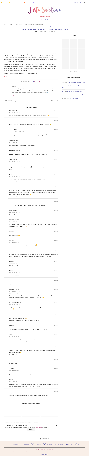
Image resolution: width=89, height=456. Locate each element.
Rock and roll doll (14, 289)
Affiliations (58, 2)
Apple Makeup (13, 159)
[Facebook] (74, 2)
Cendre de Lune (13, 140)
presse (5, 76)
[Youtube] (78, 2)
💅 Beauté (3, 2)
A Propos (42, 2)
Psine (10, 186)
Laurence (11, 325)
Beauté (11, 24)
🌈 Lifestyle (27, 2)
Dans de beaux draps (73, 98)
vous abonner (39, 427)
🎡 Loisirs (35, 2)
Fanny (36, 31)
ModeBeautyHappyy (14, 150)
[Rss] (82, 2)
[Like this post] (34, 81)
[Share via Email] (39, 81)
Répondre (56, 120)
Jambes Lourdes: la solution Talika (74, 91)
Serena (11, 270)
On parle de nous (50, 2)
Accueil (5, 24)
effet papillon (13, 210)
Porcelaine (12, 231)
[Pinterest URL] (65, 44)
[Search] (87, 2)
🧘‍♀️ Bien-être (11, 2)
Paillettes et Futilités (15, 302)
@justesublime (73, 71)
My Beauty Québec (14, 250)
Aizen (10, 334)
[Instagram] (75, 2)
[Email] (80, 2)
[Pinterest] (77, 2)
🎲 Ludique (19, 2)
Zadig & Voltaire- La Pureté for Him (76, 82)
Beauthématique (18, 24)
